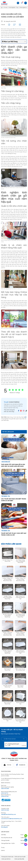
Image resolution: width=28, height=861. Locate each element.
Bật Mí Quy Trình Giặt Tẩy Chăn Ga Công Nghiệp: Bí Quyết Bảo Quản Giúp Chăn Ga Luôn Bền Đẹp (13, 418)
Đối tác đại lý (24, 840)
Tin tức (5, 7)
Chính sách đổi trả (5, 859)
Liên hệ (2, 850)
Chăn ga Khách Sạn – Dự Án (8, 843)
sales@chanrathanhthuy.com (8, 814)
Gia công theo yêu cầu (6, 837)
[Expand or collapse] (25, 41)
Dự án (22, 834)
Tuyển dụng (23, 837)
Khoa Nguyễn (4, 827)
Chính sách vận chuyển (19, 856)
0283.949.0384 (5, 788)
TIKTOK (9, 765)
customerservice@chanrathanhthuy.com (11, 818)
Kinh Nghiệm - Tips (13, 7)
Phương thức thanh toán (7, 856)
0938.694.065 (4, 796)
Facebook (22, 765)
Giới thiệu (3, 834)
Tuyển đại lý (23, 843)
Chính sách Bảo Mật (19, 859)
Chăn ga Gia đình (5, 840)
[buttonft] (23, 739)
